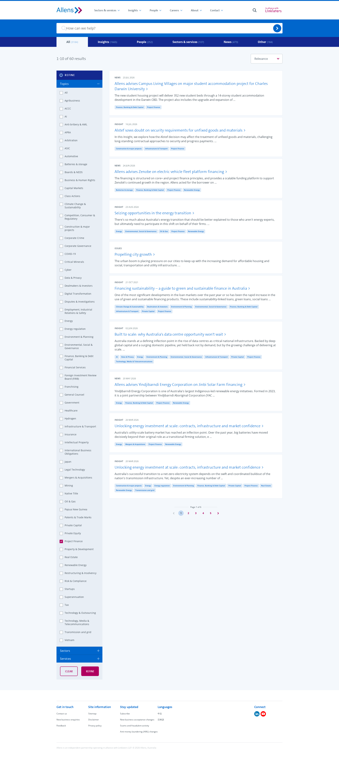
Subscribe (125, 713)
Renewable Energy (192, 190)
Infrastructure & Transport (156, 148)
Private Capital (148, 311)
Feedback (61, 725)
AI (117, 357)
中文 (160, 713)
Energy (119, 231)
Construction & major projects (129, 148)
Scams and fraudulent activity (134, 725)
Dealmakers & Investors (157, 306)
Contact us (61, 713)
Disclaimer (93, 719)
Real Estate (266, 485)
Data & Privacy (127, 357)
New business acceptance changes (137, 719)
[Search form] (254, 10)
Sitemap (92, 713)
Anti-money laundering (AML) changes (139, 731)
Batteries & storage (124, 190)
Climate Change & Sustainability (130, 306)
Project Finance (153, 107)
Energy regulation (162, 485)
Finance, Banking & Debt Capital (130, 107)
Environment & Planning (181, 306)
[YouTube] (263, 714)
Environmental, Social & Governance (140, 231)
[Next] (218, 513)
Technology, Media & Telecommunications (134, 361)
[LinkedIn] (257, 714)
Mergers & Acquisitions (135, 444)
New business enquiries (68, 719)
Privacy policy (95, 725)
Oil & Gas (164, 231)
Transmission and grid (144, 490)
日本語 (161, 719)
